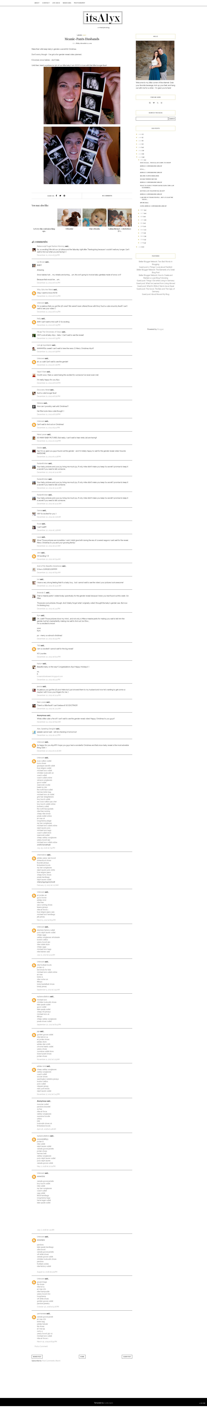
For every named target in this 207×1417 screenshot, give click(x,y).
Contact (46, 3)
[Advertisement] (51, 1382)
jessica (39, 686)
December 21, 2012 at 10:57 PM (49, 441)
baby (84, 35)
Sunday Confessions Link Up (151, 166)
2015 (139, 147)
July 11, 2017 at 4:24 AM (46, 955)
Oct (142, 213)
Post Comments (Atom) (51, 1361)
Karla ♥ (39, 664)
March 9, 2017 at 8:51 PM (46, 920)
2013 (140, 154)
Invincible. (144, 203)
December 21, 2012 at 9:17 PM (48, 428)
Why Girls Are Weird (45, 290)
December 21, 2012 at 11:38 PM (49, 457)
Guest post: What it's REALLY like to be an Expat (155, 286)
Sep (142, 216)
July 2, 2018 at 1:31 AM (45, 1230)
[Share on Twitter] (60, 196)
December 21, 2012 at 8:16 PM (48, 396)
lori (38, 579)
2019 (140, 134)
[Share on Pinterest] (64, 196)
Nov (142, 210)
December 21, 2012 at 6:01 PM (48, 283)
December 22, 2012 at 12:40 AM (49, 472)
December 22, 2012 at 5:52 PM (48, 639)
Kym (38, 615)
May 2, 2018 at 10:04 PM (46, 1166)
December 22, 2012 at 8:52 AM (48, 572)
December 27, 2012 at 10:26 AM (49, 751)
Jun (142, 226)
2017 (140, 141)
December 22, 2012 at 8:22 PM (48, 657)
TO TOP (202, 1403)
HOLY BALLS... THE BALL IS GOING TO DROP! (155, 163)
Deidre (39, 448)
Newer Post (37, 1357)
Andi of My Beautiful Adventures (49, 566)
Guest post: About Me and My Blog (155, 294)
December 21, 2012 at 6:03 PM (48, 296)
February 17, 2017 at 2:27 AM (47, 885)
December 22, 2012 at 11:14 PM (49, 695)
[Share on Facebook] (56, 196)
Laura (39, 537)
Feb (142, 239)
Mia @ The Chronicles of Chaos (49, 332)
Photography (79, 3)
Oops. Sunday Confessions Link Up (153, 206)
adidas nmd (41, 1066)
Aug (142, 220)
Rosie (39, 524)
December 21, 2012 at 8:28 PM (48, 414)
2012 (140, 157)
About (36, 3)
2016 (140, 144)
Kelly (39, 319)
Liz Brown (41, 262)
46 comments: (107, 196)
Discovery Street (43, 390)
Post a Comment (41, 1346)
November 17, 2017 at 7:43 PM (48, 1094)
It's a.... (142, 169)
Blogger (160, 329)
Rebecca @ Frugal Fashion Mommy (51, 246)
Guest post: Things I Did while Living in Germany (155, 281)
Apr (142, 233)
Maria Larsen (42, 434)
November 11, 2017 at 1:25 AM (48, 1059)
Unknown (40, 303)
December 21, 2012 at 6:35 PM (48, 338)
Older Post (127, 1357)
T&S (38, 645)
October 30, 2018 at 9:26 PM (48, 1307)
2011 (139, 247)
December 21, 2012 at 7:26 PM (48, 365)
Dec (142, 160)
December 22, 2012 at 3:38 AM (49, 530)
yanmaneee (41, 1314)
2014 (140, 150)
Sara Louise (41, 702)
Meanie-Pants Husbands (149, 176)
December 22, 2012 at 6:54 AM (48, 559)
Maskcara (67, 3)
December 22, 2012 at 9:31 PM (48, 680)
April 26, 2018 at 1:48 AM (46, 1129)
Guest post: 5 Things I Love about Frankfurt (155, 267)
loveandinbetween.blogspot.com (50, 676)
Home (82, 1357)
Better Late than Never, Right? (152, 191)
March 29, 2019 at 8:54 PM (47, 1342)
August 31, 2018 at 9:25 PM (47, 1272)
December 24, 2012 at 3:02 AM (49, 709)
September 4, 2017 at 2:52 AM (48, 990)
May (142, 230)
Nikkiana (40, 403)
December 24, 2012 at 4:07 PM (48, 735)
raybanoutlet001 (43, 997)
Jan (142, 243)
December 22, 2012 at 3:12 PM (48, 609)
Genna (39, 510)
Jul (142, 223)
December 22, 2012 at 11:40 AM (49, 586)
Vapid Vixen (41, 372)
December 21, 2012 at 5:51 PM (48, 255)
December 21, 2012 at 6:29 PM (48, 325)
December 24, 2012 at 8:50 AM (49, 722)
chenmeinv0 (42, 855)
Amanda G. (41, 593)
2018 (140, 137)
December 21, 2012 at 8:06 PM (48, 383)
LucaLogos (108, 1403)
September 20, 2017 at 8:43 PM (49, 1025)
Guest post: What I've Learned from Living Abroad (155, 283)
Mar (142, 236)
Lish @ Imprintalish (44, 345)
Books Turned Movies (148, 179)
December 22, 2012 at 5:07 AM (48, 546)
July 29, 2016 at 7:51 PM (46, 848)
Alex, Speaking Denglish (46, 729)
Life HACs (56, 3)
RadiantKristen (42, 463)
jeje (38, 1031)
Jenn (39, 553)
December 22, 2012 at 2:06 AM (49, 517)
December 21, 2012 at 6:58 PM (48, 352)
